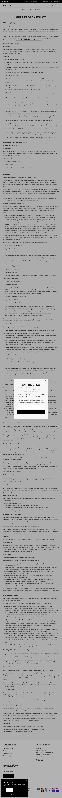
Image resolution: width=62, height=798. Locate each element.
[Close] (26, 780)
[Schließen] (45, 380)
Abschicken (31, 412)
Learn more (11, 786)
